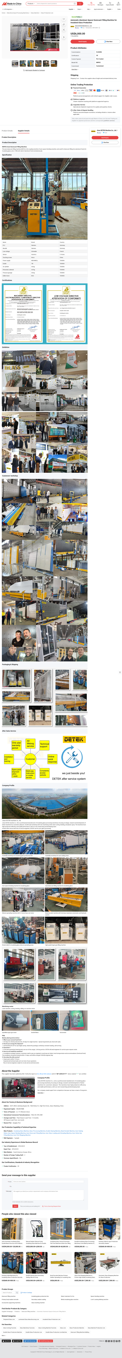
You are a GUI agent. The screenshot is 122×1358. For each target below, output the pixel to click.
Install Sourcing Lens (46, 1341)
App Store (6, 1341)
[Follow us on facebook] (106, 1341)
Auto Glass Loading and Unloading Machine (59, 1133)
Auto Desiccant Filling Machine (35, 1133)
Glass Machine (35, 13)
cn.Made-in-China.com (77, 1348)
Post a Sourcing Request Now (51, 1206)
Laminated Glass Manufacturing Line (28, 1319)
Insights (99, 1346)
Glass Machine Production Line (96, 1328)
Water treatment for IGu (67, 1296)
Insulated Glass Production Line (51, 1319)
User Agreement (71, 1352)
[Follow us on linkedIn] (119, 1341)
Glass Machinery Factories (27, 1328)
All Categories (8, 9)
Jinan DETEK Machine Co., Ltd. (83, 26)
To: (11, 1186)
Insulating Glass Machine (21, 1131)
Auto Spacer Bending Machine (17, 1133)
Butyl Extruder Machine (68, 1131)
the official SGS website (44, 1074)
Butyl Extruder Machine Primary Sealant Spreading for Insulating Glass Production (60, 1277)
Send (15, 1206)
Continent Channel (81, 1346)
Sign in (118, 5)
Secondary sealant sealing (38, 1299)
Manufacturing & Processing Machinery (18, 13)
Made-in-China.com (53, 1348)
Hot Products (25, 1346)
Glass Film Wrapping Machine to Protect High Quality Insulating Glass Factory (84, 1277)
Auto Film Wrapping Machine (22, 1135)
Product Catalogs (27, 1292)
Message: (9, 1191)
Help (88, 9)
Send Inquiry (83, 41)
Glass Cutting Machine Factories (47, 1328)
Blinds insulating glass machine (69, 1299)
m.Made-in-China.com (65, 1348)
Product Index (91, 1346)
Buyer (79, 9)
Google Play (17, 1341)
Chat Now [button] (109, 41)
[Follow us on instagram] (111, 1341)
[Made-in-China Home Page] (11, 4)
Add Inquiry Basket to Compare (35, 70)
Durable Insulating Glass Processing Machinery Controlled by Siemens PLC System (84, 1243)
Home (3, 13)
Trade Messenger (30, 1341)
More (3, 1335)
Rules (119, 9)
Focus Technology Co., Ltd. (48, 1352)
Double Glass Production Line (34, 1332)
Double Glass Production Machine (12, 1332)
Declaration (80, 1352)
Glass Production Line (47, 13)
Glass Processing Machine (37, 1131)
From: (10, 1182)
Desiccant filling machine (8, 1296)
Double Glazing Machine (53, 1131)
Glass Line (63, 1328)
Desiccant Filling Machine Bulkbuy (80, 1332)
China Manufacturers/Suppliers (46, 1346)
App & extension (98, 9)
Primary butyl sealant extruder (10, 1299)
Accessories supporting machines (11, 1303)
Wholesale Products (61, 1346)
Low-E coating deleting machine (99, 1299)
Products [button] (30, 4)
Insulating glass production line (40, 1296)
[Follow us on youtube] (114, 1341)
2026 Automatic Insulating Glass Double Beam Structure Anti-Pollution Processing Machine (12, 1243)
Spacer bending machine (97, 1296)
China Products (33, 1346)
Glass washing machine (38, 1303)
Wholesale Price (71, 1346)
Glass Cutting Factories (9, 1328)
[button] (75, 3)
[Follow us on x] (109, 1341)
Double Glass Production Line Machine (56, 1332)
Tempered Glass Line (9, 1319)
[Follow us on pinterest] (117, 1341)
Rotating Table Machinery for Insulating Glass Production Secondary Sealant (12, 1277)
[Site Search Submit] (80, 3)
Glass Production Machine (76, 1328)
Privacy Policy (88, 1352)
